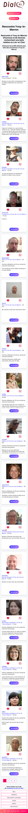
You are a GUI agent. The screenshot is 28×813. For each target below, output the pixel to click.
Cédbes (4, 122)
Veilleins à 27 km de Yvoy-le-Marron (12, 395)
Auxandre (5, 575)
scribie (4, 621)
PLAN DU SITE (15, 811)
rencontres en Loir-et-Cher (15, 788)
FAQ (5, 811)
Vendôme (14, 794)
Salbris (14, 803)
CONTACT (24, 811)
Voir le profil (14, 93)
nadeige (4, 666)
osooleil (4, 439)
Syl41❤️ (4, 530)
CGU (8, 811)
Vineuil (14, 800)
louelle (4, 394)
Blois (14, 791)
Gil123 (4, 303)
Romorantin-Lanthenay (14, 797)
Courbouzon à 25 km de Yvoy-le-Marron (14, 214)
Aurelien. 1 (5, 757)
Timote (4, 349)
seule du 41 (5, 485)
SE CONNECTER (14, 18)
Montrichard (14, 806)
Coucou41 (5, 212)
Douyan (4, 167)
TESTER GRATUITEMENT (14, 13)
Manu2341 (5, 76)
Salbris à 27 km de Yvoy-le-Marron (12, 441)
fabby (3, 712)
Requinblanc (5, 258)
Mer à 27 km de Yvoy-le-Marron (11, 259)
